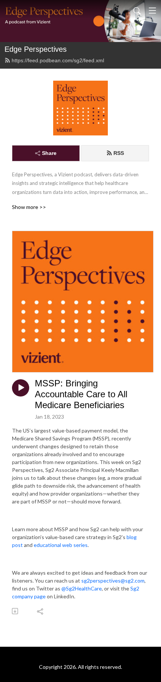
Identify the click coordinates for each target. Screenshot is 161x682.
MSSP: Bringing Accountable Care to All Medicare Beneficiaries (81, 394)
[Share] (40, 611)
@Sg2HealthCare (81, 588)
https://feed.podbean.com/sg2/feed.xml (58, 60)
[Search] (137, 10)
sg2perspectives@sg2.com (113, 580)
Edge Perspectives (35, 49)
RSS (118, 153)
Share (49, 153)
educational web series (61, 545)
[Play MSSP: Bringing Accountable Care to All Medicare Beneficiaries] (20, 388)
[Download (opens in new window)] (15, 611)
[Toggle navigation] (152, 10)
